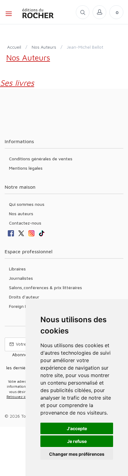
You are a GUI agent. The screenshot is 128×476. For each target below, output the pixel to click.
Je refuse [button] (77, 441)
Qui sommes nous (26, 204)
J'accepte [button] (77, 428)
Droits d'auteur (24, 296)
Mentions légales (26, 168)
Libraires (17, 268)
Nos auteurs (21, 213)
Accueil (14, 47)
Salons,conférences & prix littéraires (45, 287)
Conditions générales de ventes (40, 158)
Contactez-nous (25, 223)
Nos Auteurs (44, 47)
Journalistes (21, 278)
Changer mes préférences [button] (76, 454)
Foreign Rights (23, 306)
